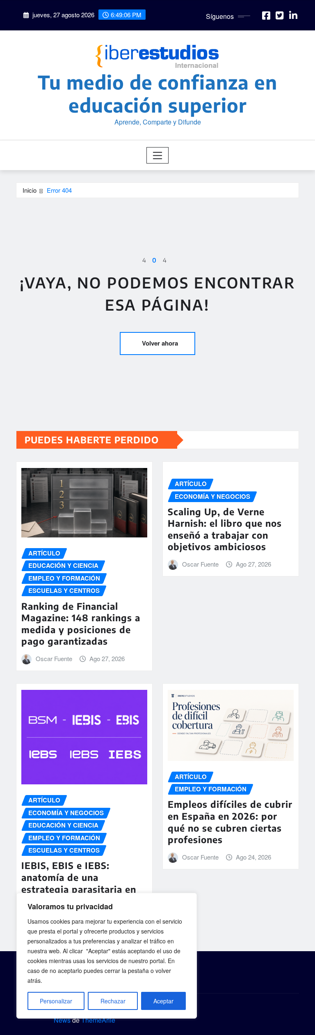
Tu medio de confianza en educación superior (157, 93)
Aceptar (163, 1001)
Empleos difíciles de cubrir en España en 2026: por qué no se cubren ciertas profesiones (230, 821)
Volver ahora (160, 343)
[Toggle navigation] (157, 155)
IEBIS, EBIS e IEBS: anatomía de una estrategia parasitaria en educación (78, 883)
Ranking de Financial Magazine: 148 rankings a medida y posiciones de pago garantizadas (80, 623)
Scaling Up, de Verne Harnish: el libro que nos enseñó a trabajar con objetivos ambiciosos (225, 529)
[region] (106, 956)
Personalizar (56, 1001)
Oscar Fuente (54, 658)
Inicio (30, 190)
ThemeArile (98, 1020)
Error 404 (59, 190)
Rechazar (113, 1001)
